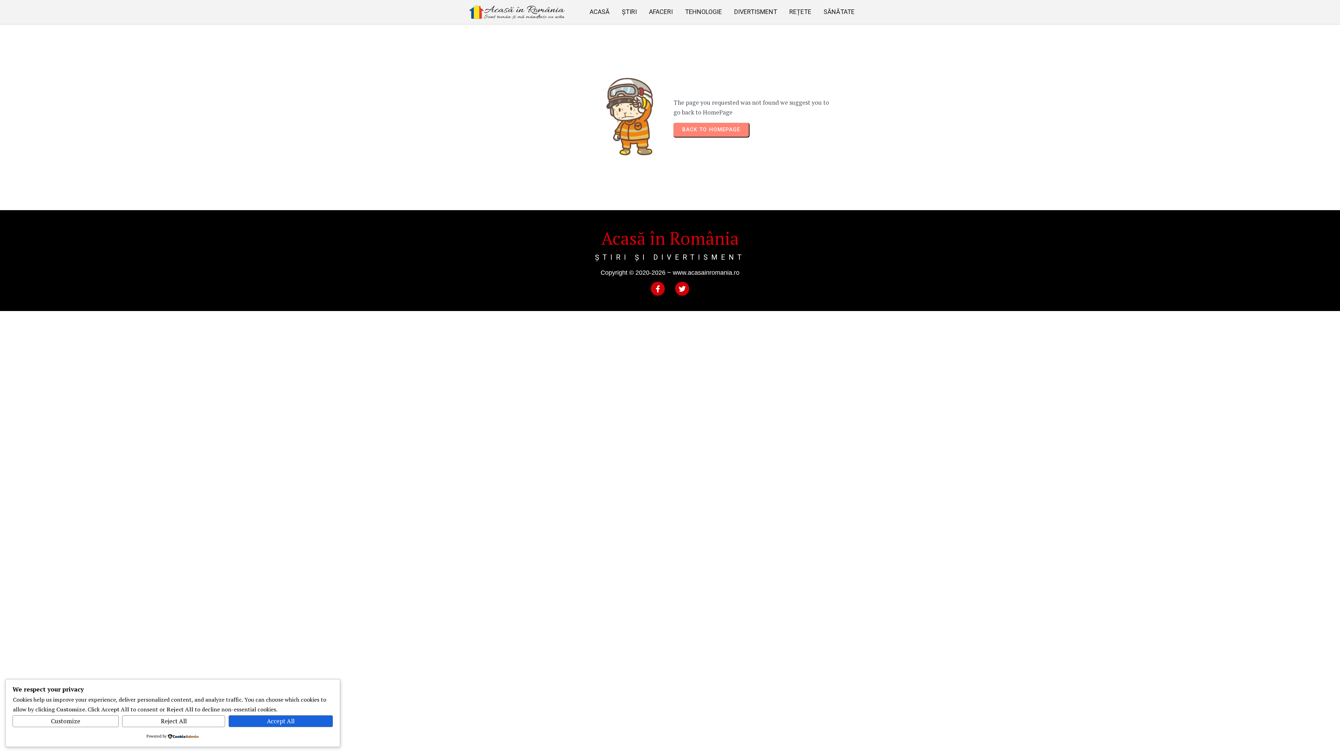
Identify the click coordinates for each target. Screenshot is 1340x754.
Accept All (281, 721)
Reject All (174, 721)
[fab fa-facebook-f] (658, 289)
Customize (65, 721)
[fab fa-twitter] (682, 289)
